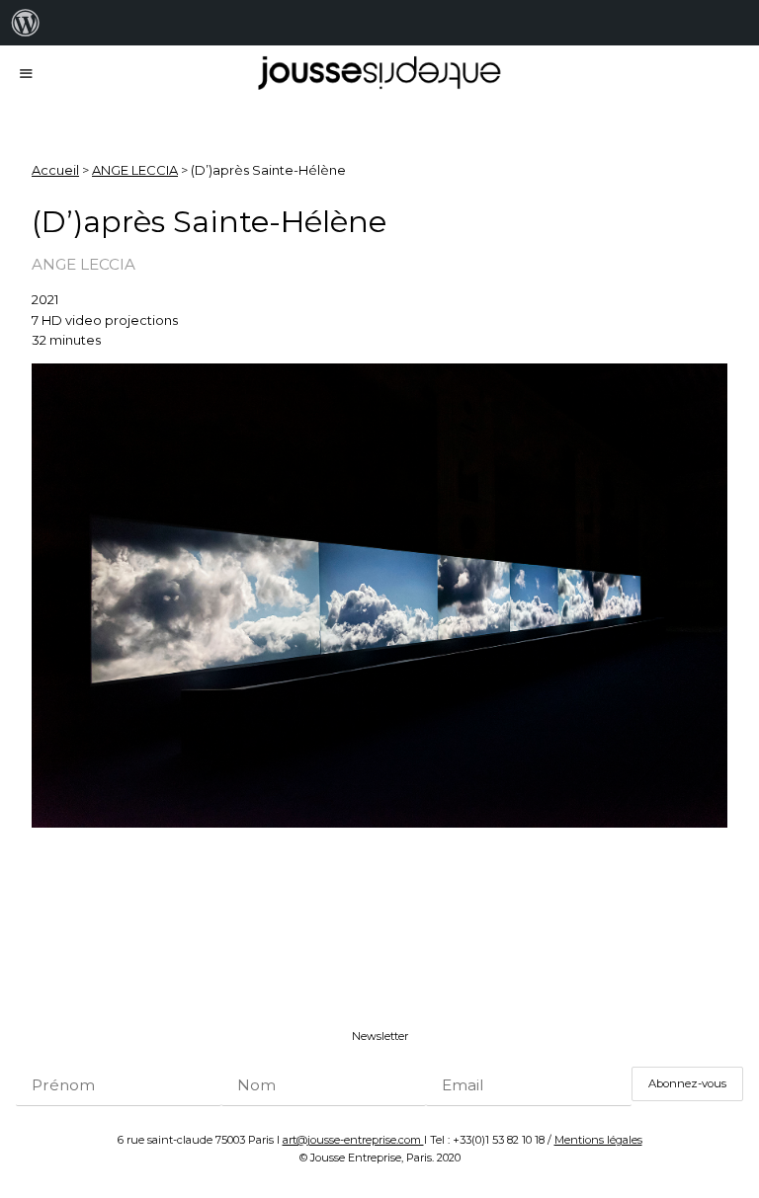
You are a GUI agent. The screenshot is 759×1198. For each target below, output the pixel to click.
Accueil (55, 170)
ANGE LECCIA (135, 170)
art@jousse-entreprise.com (353, 1140)
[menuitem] (25, 22)
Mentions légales (598, 1140)
